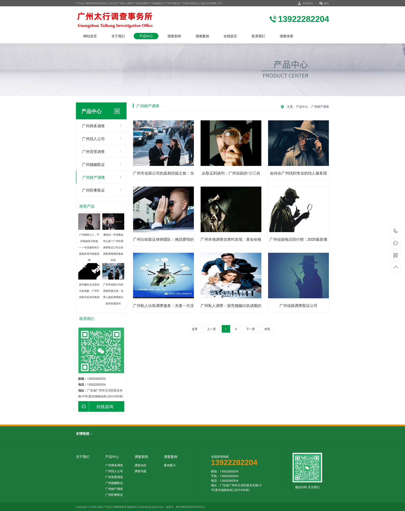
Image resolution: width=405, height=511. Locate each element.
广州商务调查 (93, 125)
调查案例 (202, 36)
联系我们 (308, 3)
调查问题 (140, 470)
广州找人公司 (93, 138)
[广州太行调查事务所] (126, 20)
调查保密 (286, 36)
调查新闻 (174, 36)
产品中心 (146, 36)
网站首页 (90, 36)
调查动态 (140, 465)
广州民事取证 (93, 190)
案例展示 (170, 465)
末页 (267, 329)
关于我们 (118, 36)
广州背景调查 (93, 151)
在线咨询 (104, 406)
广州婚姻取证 (93, 164)
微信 (326, 3)
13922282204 (395, 231)
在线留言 (230, 36)
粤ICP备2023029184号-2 (190, 506)
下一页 (250, 329)
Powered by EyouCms (150, 506)
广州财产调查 (93, 177)
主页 (290, 106)
